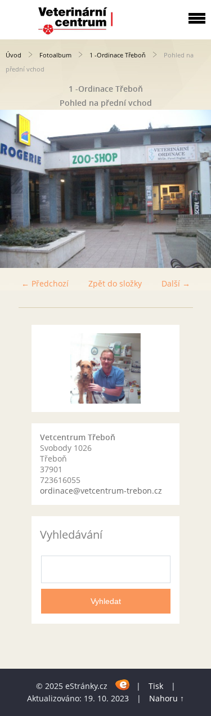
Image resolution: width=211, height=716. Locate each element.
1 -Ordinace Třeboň (117, 55)
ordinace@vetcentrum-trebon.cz (101, 490)
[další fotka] (192, 189)
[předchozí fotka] (18, 189)
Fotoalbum (55, 55)
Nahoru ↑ (166, 698)
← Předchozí (45, 283)
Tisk (156, 686)
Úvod (13, 55)
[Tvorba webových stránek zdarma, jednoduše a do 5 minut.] (123, 684)
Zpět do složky (115, 283)
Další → (175, 283)
